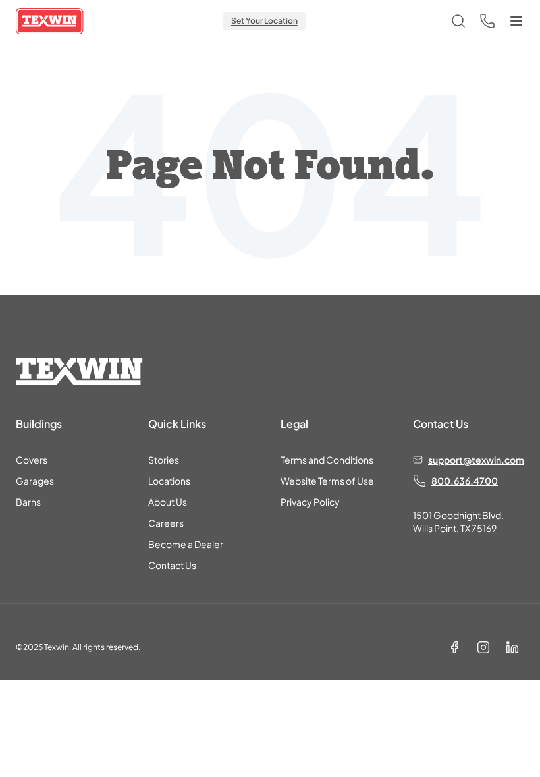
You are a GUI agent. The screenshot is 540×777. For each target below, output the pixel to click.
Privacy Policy (310, 502)
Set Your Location (264, 21)
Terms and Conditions (327, 460)
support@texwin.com (476, 460)
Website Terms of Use (327, 481)
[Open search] (458, 21)
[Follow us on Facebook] (454, 647)
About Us (167, 502)
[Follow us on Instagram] (483, 647)
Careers (166, 523)
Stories (163, 460)
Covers (31, 460)
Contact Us (172, 565)
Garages (35, 481)
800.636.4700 (464, 481)
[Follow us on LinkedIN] (512, 647)
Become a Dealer (185, 544)
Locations (169, 481)
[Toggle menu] (516, 21)
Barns (28, 502)
